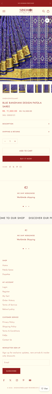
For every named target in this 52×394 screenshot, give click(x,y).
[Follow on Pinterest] (23, 380)
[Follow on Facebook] (4, 380)
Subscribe (11, 371)
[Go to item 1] (6, 88)
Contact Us (7, 339)
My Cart (6, 296)
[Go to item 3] (22, 88)
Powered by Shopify (37, 388)
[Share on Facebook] (10, 167)
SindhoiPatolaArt (10, 98)
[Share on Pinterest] (17, 167)
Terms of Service (10, 304)
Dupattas (6, 274)
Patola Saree (8, 269)
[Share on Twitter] (13, 167)
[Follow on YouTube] (30, 380)
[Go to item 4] (30, 88)
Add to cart (25, 151)
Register (6, 291)
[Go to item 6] (46, 88)
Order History (9, 300)
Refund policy (9, 309)
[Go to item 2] (14, 88)
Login (5, 287)
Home (5, 265)
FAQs (5, 335)
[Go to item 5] (38, 88)
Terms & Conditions (11, 330)
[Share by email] (21, 167)
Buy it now (26, 158)
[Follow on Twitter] (10, 380)
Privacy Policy (9, 322)
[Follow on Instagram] (17, 380)
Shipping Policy (9, 326)
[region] (26, 194)
